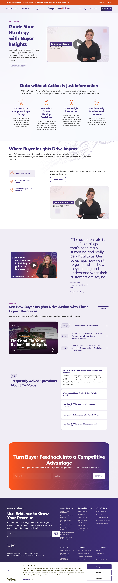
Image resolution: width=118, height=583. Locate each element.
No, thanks (99, 578)
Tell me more (26, 579)
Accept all (99, 567)
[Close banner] (115, 565)
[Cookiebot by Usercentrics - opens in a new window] (11, 579)
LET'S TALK (99, 476)
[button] (84, 372)
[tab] (22, 173)
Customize (98, 572)
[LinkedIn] (9, 546)
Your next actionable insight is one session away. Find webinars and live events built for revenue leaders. (36, 2)
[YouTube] (13, 546)
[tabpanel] (79, 194)
